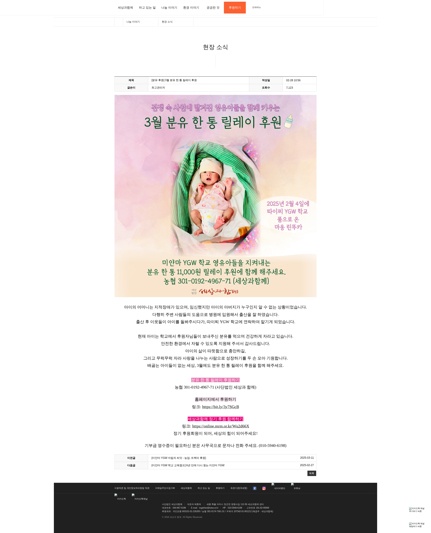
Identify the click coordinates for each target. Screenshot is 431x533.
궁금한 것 (213, 7)
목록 (311, 473)
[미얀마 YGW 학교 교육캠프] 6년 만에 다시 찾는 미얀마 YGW (188, 465)
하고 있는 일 (147, 7)
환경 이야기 (191, 7)
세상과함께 (125, 7)
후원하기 (220, 488)
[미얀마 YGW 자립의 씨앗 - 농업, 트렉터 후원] (179, 457)
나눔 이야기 (169, 7)
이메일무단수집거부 (165, 488)
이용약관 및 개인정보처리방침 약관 (131, 488)
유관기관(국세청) (238, 488)
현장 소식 (167, 21)
